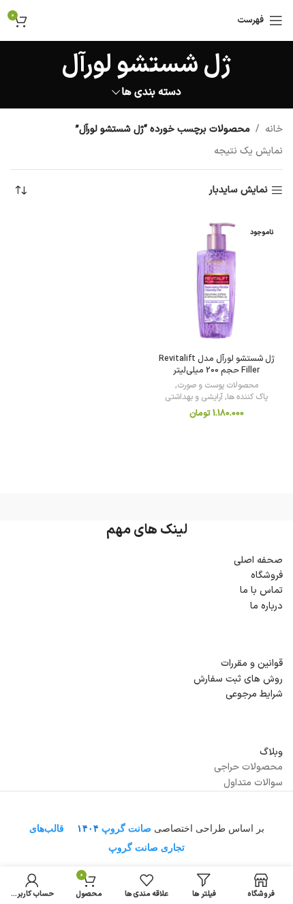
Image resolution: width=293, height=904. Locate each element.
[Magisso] (78, 507)
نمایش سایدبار (238, 190)
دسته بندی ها (151, 92)
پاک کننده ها (247, 397)
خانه (274, 129)
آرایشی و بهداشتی (194, 397)
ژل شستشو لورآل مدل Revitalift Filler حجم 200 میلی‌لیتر (217, 364)
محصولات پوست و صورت (217, 386)
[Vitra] (214, 507)
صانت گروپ (126, 828)
